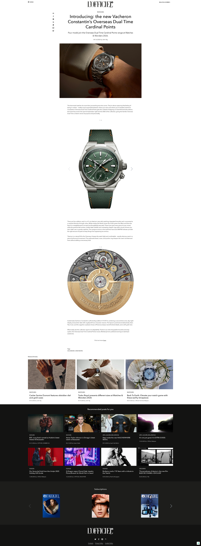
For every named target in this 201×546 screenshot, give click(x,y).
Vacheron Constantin (75, 351)
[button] (132, 169)
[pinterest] (53, 19)
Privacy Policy (99, 543)
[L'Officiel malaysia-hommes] (100, 4)
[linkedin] (53, 22)
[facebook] (53, 16)
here (104, 340)
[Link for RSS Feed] (105, 539)
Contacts (90, 543)
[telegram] (53, 31)
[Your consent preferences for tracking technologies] (198, 543)
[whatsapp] (53, 28)
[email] (53, 13)
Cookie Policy (109, 543)
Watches (100, 12)
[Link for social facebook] (99, 539)
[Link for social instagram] (102, 539)
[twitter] (53, 25)
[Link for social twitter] (95, 539)
